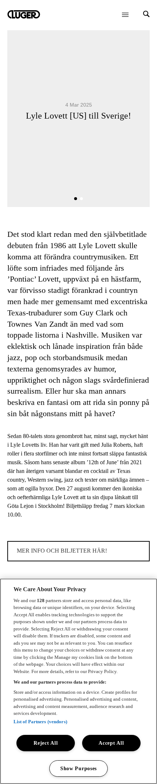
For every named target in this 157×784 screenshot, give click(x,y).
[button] (75, 198)
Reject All (46, 743)
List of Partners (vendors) (40, 721)
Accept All (111, 743)
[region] (78, 681)
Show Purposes (78, 768)
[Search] (146, 15)
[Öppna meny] (125, 14)
